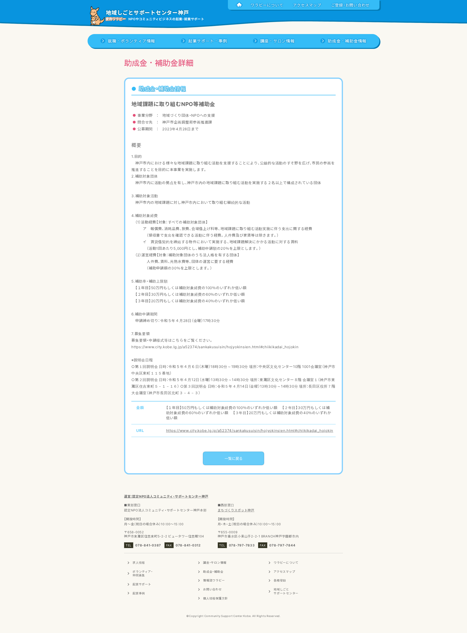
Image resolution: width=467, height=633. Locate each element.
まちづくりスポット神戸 (236, 510)
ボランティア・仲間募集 (143, 573)
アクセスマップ (284, 571)
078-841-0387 (148, 545)
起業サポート (142, 584)
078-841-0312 (188, 545)
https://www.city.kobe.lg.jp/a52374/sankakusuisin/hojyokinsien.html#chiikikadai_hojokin (249, 430)
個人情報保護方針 (215, 598)
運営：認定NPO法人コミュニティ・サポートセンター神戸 (166, 496)
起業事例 (139, 593)
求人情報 (139, 562)
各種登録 (280, 580)
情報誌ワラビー (214, 580)
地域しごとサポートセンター (286, 591)
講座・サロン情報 (214, 562)
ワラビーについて (286, 562)
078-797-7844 (282, 545)
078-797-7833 (242, 545)
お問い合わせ (212, 589)
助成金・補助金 (213, 571)
